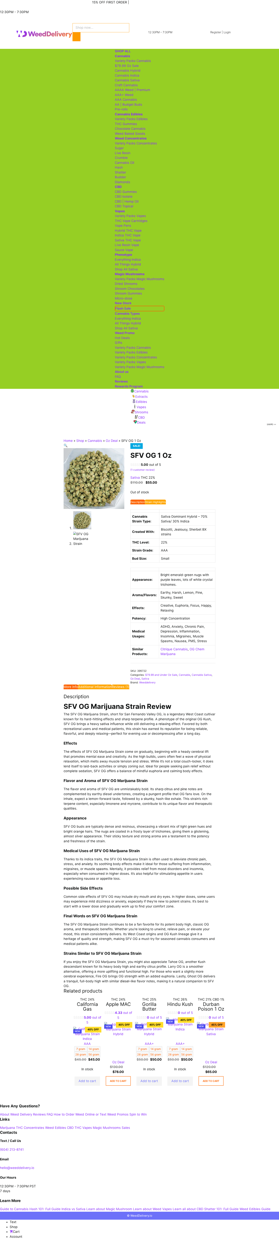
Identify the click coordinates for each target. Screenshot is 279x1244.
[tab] (137, 502)
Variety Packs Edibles (131, 119)
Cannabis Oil (124, 163)
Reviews (121, 381)
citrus (168, 789)
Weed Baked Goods (130, 133)
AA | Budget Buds (128, 104)
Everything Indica (128, 259)
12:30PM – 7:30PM (160, 32)
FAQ (118, 377)
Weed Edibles (55, 1128)
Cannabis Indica (127, 75)
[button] (66, 445)
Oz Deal (112, 441)
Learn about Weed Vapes (152, 1209)
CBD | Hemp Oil (127, 201)
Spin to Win (138, 1114)
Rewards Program (129, 386)
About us (121, 372)
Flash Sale (123, 308)
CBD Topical (124, 206)
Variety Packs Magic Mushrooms (139, 279)
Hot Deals (122, 338)
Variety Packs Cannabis (133, 61)
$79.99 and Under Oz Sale (161, 674)
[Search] (76, 36)
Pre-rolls (121, 109)
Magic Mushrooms (107, 1128)
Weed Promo (125, 333)
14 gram (186, 1049)
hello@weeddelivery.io (17, 1168)
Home (68, 441)
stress (144, 761)
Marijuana (7, 1128)
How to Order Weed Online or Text (80, 1114)
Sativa (145, 678)
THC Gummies (126, 124)
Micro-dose (123, 298)
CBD (70, 1128)
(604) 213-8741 (12, 1149)
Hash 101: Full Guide (45, 1209)
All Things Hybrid (128, 264)
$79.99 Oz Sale (127, 66)
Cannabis (95, 441)
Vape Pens (123, 225)
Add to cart (87, 1081)
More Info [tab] (71, 687)
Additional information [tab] (95, 687)
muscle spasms (96, 869)
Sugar (119, 148)
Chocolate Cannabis (130, 129)
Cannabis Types (127, 313)
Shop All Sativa (126, 269)
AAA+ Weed (124, 95)
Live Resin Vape (127, 245)
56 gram (155, 1054)
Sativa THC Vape (128, 240)
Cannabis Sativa (127, 80)
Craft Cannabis (126, 85)
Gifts (118, 343)
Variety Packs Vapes (130, 216)
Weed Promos (117, 1114)
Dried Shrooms (126, 284)
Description (137, 502)
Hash (119, 167)
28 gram (142, 1054)
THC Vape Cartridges (131, 221)
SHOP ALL (123, 51)
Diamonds (122, 182)
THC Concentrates (30, 1128)
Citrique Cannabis (174, 649)
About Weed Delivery (16, 1114)
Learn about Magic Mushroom (109, 1209)
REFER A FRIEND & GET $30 (151, 2)
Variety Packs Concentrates (136, 143)
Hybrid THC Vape (128, 230)
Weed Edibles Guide (255, 1209)
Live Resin (122, 153)
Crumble (121, 158)
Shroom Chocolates (130, 289)
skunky (149, 799)
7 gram (173, 1049)
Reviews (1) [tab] (120, 687)
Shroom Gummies (128, 293)
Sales (126, 1128)
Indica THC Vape (127, 235)
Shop (80, 441)
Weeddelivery (147, 682)
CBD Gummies (126, 192)
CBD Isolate (123, 196)
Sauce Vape (124, 250)
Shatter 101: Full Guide (221, 1209)
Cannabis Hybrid (127, 70)
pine (183, 789)
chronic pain (196, 859)
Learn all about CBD (188, 1209)
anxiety (87, 864)
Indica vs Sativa (73, 1209)
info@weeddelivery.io (32, 2)
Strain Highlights (155, 502)
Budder (120, 177)
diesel (124, 981)
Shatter (120, 172)
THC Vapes (83, 1128)
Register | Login (220, 32)
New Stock (123, 303)
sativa (104, 724)
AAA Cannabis (126, 99)
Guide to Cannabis (14, 1209)
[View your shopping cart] (91, 43)
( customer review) (142, 469)
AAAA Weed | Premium (132, 90)
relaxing (164, 724)
